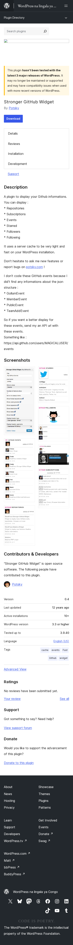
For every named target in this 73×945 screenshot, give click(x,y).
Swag (44, 841)
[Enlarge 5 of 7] (64, 411)
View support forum (18, 728)
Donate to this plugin (19, 763)
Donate (46, 834)
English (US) (61, 641)
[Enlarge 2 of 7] (30, 443)
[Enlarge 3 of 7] (30, 510)
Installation (16, 154)
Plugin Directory (14, 17)
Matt (9, 860)
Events (43, 827)
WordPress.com (17, 853)
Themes (44, 794)
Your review (12, 699)
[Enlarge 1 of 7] (30, 372)
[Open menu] (67, 6)
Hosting (9, 801)
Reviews (14, 144)
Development (17, 164)
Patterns (45, 807)
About (8, 787)
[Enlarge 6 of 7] (64, 450)
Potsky (14, 108)
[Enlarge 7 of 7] (64, 473)
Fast (65, 650)
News (8, 794)
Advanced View (15, 669)
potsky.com (34, 267)
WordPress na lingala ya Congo (35, 892)
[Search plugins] (45, 31)
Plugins (43, 801)
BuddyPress (14, 874)
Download (13, 118)
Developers (12, 834)
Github (52, 658)
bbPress (12, 867)
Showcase (46, 787)
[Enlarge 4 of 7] (64, 372)
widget (64, 658)
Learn (8, 820)
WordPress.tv (15, 841)
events (56, 650)
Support (13, 174)
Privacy (9, 807)
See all (64, 699)
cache (44, 650)
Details (13, 133)
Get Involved (48, 820)
